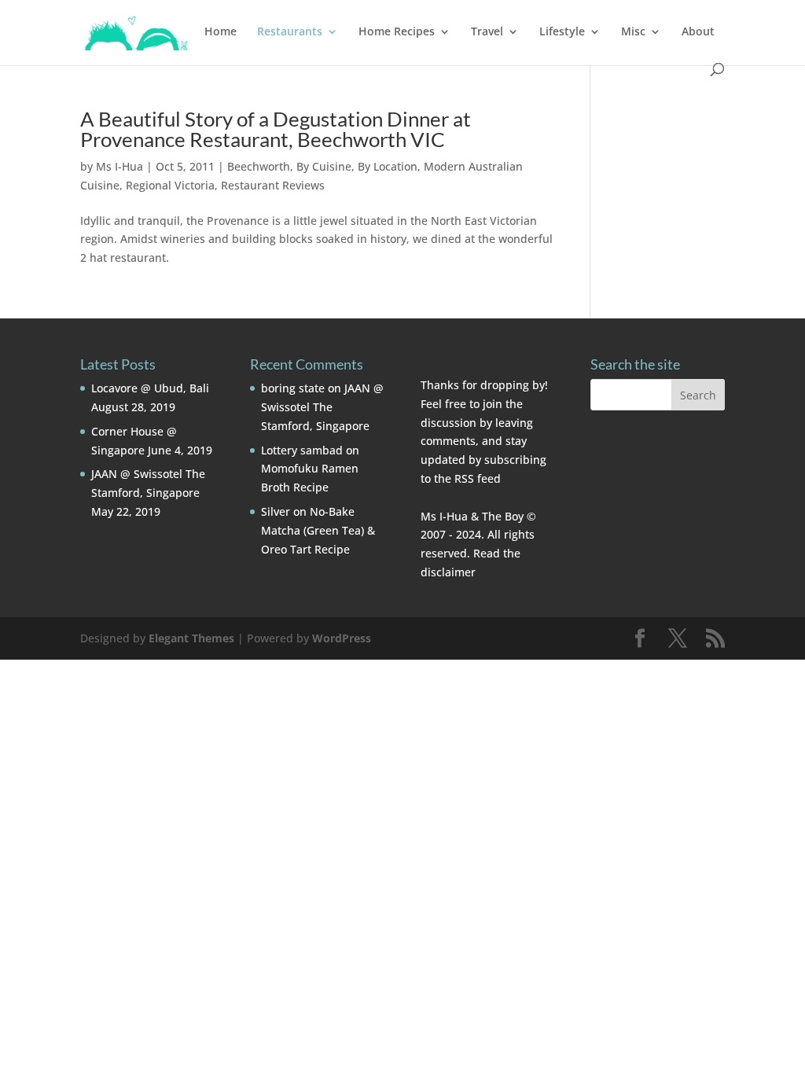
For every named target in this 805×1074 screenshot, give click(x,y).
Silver (275, 511)
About (698, 32)
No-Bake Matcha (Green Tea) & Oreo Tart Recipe (318, 530)
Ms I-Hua (119, 166)
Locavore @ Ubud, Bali (150, 388)
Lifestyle (562, 32)
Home (220, 32)
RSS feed (477, 478)
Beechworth (258, 166)
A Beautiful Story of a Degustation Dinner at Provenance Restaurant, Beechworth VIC (275, 129)
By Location (387, 166)
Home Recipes (396, 32)
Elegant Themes (191, 638)
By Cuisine (323, 166)
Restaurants (289, 32)
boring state (293, 388)
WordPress (341, 638)
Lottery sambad (302, 450)
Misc (633, 32)
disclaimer (448, 572)
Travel (487, 32)
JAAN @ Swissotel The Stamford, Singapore (322, 407)
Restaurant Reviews (273, 185)
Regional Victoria (170, 185)
